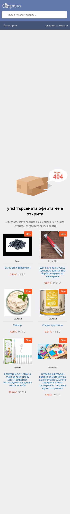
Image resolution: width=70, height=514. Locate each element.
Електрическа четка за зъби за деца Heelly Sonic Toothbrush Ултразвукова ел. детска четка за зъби (17, 380)
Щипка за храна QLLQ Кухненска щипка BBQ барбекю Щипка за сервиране (52, 272)
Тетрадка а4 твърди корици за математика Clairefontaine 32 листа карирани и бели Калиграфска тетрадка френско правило (52, 381)
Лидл (17, 261)
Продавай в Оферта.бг (56, 25)
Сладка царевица (52, 325)
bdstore (17, 367)
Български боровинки (17, 267)
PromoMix (52, 261)
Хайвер (17, 325)
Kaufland (17, 319)
